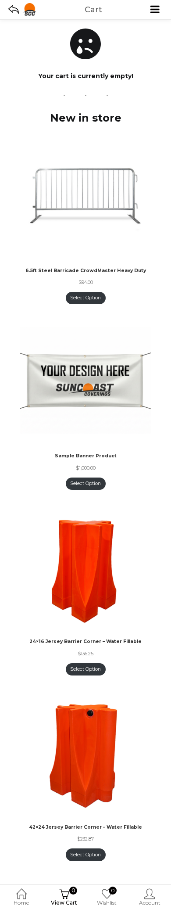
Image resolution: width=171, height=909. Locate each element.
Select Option (85, 298)
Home (21, 902)
